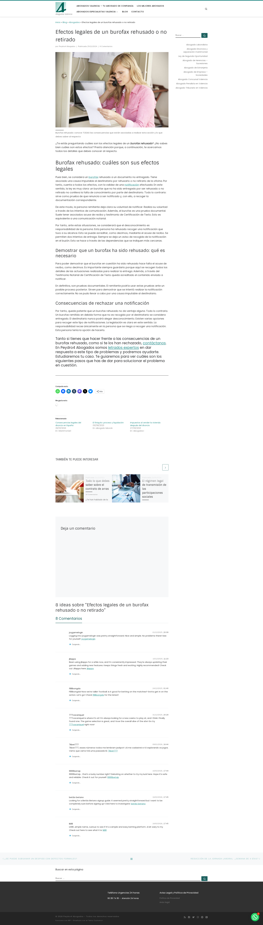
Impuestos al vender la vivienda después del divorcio (145, 424)
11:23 (166, 659)
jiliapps (72, 658)
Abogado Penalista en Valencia (192, 83)
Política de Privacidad (170, 898)
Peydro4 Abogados (67, 46)
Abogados (74, 22)
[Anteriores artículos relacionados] (159, 467)
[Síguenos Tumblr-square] (207, 917)
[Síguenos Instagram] (198, 917)
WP (69, 920)
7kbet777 (74, 744)
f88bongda (74, 688)
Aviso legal (165, 902)
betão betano (76, 797)
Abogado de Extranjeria (196, 67)
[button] (255, 917)
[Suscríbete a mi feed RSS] (185, 917)
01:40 (166, 688)
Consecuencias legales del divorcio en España (68, 424)
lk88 (71, 823)
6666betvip (75, 771)
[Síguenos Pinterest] (202, 917)
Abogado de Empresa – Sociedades (196, 73)
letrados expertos (123, 347)
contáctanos (154, 343)
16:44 (166, 744)
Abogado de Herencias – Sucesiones (195, 62)
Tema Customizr (95, 920)
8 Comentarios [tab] (68, 618)
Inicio (58, 22)
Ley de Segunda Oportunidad (193, 56)
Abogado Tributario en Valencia (192, 87)
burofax (93, 177)
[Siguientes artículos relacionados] (165, 467)
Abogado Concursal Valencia (193, 79)
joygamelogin (76, 632)
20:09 (166, 632)
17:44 (166, 771)
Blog (65, 22)
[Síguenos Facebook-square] (189, 917)
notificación (132, 184)
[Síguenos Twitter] (193, 917)
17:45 (166, 797)
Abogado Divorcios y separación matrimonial (195, 50)
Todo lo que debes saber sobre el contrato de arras (97, 485)
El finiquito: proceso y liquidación (108, 422)
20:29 (166, 715)
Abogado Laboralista (197, 44)
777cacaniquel (76, 714)
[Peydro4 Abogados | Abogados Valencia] (60, 7)
